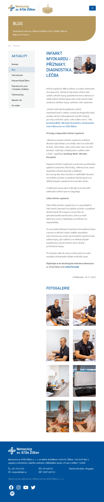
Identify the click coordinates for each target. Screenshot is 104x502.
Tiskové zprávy (17, 94)
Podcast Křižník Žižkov (20, 80)
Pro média (16, 105)
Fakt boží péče (17, 75)
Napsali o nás (17, 100)
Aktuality (19, 56)
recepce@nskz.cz (19, 472)
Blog (13, 70)
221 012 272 (18, 468)
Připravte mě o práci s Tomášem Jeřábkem (20, 87)
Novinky (15, 64)
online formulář (72, 267)
